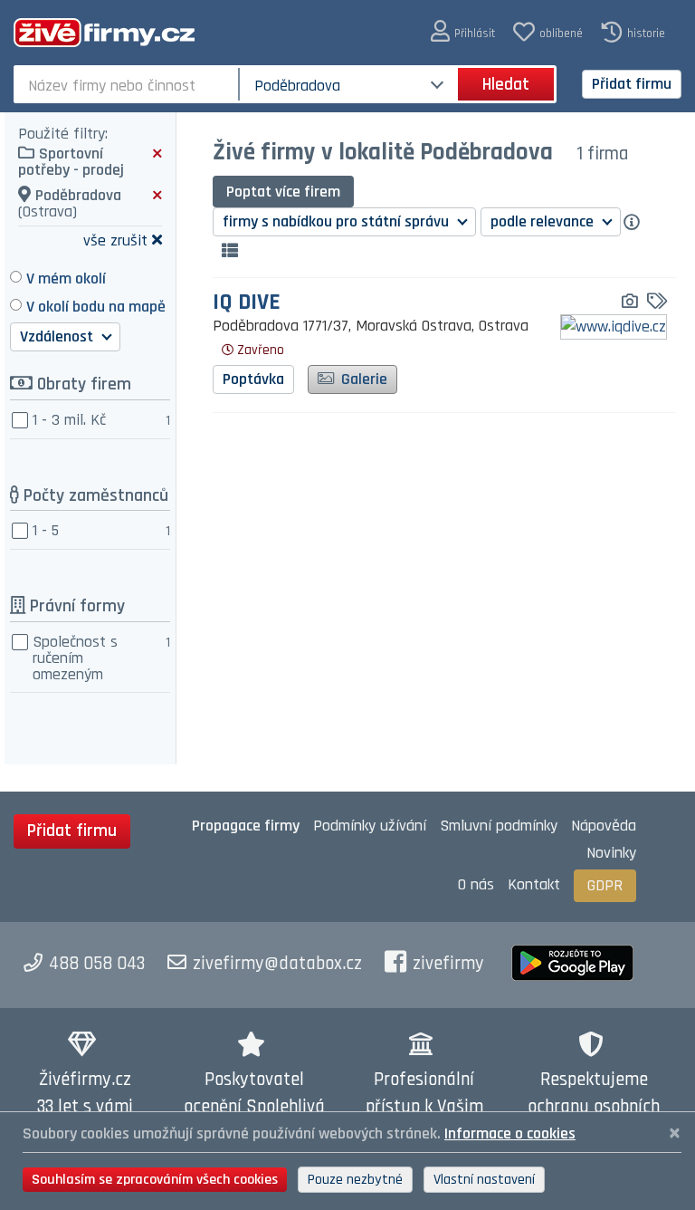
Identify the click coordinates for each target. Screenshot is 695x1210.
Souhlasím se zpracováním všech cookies (155, 1179)
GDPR (605, 885)
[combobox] (128, 84)
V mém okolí (66, 278)
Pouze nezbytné (355, 1179)
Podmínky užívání (369, 825)
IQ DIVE (247, 303)
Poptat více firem (283, 191)
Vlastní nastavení (484, 1179)
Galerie (362, 379)
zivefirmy (448, 963)
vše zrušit (115, 239)
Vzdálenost (58, 336)
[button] (463, 32)
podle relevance (543, 221)
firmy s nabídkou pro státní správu (337, 221)
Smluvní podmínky (498, 825)
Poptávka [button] (253, 379)
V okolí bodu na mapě (96, 306)
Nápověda (603, 825)
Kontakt (534, 884)
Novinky (611, 852)
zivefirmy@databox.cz (277, 963)
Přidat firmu (631, 83)
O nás (476, 884)
